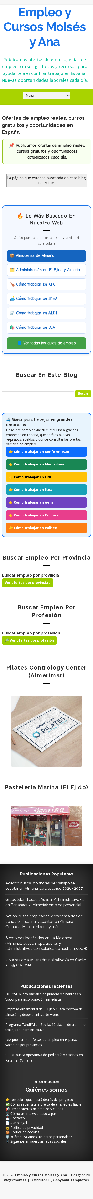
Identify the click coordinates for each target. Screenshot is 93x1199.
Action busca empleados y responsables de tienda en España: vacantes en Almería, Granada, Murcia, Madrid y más (44, 921)
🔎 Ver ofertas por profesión (29, 640)
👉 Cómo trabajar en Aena (31, 502)
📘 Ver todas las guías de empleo (46, 343)
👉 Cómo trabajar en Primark (33, 515)
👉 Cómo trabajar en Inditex (33, 527)
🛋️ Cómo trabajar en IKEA (33, 298)
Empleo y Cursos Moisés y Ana (44, 27)
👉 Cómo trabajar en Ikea (30, 489)
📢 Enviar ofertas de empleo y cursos (34, 1109)
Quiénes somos (46, 1089)
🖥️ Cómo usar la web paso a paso (32, 1113)
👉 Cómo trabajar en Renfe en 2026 (39, 451)
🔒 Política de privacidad (24, 1127)
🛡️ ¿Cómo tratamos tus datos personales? (38, 1137)
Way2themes (15, 1180)
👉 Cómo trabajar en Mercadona (36, 464)
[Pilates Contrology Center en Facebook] (46, 731)
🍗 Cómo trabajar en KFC (33, 284)
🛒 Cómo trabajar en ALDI (33, 313)
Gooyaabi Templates (71, 1180)
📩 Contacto (15, 1118)
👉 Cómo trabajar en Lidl (30, 477)
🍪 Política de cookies (22, 1132)
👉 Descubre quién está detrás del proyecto (39, 1099)
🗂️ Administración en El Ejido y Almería (45, 270)
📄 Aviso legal (16, 1123)
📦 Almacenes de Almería (32, 255)
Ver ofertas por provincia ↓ (28, 582)
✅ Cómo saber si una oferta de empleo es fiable (43, 1104)
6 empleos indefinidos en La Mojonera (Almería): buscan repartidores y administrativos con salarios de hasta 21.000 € (46, 943)
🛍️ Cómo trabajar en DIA (32, 327)
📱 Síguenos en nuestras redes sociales (36, 1141)
